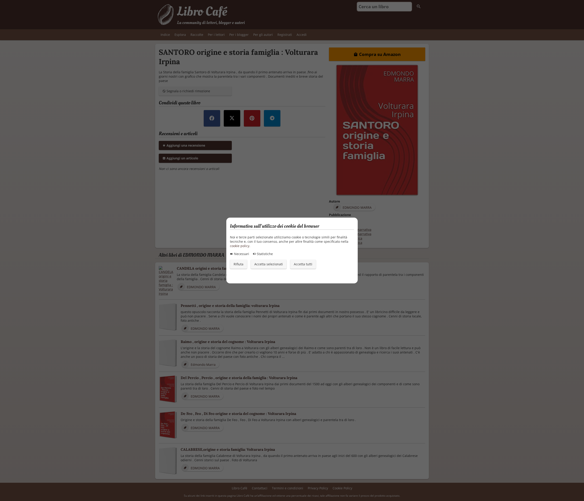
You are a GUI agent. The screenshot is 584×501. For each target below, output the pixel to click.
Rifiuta (238, 264)
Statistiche (264, 254)
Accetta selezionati (268, 264)
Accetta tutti (303, 264)
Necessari (241, 254)
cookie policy (239, 246)
